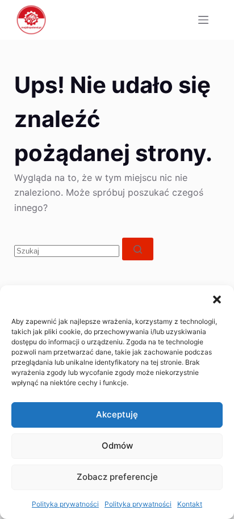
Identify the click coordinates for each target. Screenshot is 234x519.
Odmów (117, 445)
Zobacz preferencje (117, 476)
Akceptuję (117, 414)
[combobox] (66, 251)
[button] (217, 299)
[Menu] (203, 20)
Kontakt (189, 504)
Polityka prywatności (65, 504)
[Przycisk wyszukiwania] (137, 249)
